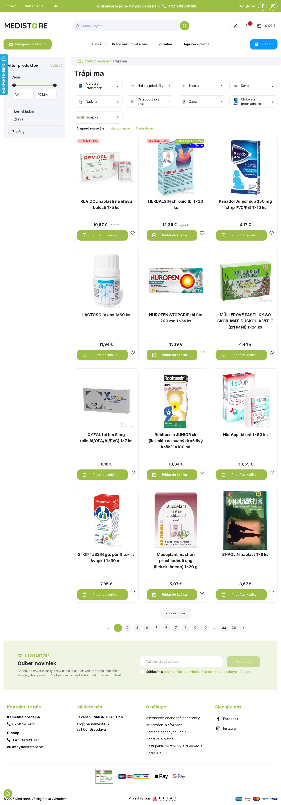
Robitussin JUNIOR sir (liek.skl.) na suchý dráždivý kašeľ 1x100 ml (176, 440)
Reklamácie (34, 6)
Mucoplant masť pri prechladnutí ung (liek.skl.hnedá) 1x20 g (176, 560)
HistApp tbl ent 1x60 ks (245, 434)
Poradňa (165, 44)
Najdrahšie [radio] (144, 128)
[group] (175, 128)
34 (234, 628)
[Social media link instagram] (273, 6)
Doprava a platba (196, 44)
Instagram (230, 728)
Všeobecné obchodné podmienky (173, 718)
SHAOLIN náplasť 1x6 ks (245, 554)
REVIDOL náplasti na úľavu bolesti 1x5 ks (106, 204)
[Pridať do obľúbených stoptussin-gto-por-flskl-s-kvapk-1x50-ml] (133, 592)
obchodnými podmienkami (184, 672)
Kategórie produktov (30, 44)
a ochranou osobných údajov (227, 672)
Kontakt (10, 6)
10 (205, 628)
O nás (96, 44)
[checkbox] (9, 111)
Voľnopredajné (97, 61)
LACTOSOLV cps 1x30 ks (106, 314)
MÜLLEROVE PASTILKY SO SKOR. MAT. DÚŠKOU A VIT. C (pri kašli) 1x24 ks (245, 320)
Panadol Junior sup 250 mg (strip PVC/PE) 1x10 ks (245, 204)
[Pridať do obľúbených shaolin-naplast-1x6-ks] (271, 592)
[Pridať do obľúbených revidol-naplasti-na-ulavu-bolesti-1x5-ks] (133, 233)
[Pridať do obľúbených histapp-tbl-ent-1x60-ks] (271, 472)
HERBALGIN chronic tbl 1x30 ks (175, 204)
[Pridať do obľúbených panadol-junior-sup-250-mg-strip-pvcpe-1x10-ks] (271, 233)
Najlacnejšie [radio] (120, 128)
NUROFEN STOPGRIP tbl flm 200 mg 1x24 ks (175, 317)
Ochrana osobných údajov (167, 732)
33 (224, 628)
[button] (184, 25)
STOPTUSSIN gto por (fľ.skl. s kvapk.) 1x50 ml (106, 557)
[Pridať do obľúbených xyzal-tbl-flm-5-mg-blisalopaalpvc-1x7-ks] (133, 472)
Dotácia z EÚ (156, 753)
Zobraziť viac (176, 613)
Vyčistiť (56, 65)
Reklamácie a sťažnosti (164, 725)
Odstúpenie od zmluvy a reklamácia (174, 746)
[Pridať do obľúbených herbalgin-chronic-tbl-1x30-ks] (202, 233)
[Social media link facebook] (262, 6)
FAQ (55, 6)
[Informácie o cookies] (8, 793)
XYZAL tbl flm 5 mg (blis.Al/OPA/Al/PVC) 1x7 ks (106, 437)
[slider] (14, 85)
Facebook (230, 719)
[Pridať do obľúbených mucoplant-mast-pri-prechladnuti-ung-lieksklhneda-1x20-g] (202, 592)
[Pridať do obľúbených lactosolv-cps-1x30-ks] (133, 353)
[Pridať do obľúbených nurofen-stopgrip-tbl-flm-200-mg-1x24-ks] (202, 353)
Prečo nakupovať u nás (130, 44)
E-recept (267, 44)
